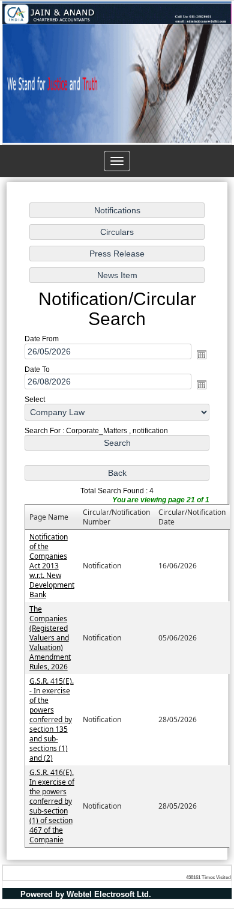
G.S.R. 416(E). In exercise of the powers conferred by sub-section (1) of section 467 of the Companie (51, 806)
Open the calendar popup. (201, 353)
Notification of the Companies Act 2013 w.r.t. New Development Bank (51, 566)
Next (214, 88)
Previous (20, 88)
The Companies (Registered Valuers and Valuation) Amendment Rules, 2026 (50, 638)
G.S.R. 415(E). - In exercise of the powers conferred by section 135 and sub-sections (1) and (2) (51, 719)
